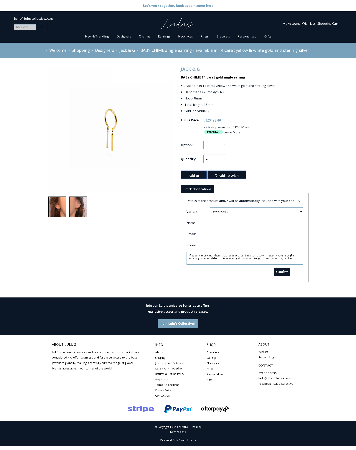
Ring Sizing (161, 379)
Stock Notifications (197, 189)
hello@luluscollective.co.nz (33, 18)
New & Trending (97, 36)
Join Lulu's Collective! (178, 323)
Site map (196, 427)
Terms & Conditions (167, 385)
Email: (191, 234)
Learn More (232, 132)
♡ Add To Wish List (227, 176)
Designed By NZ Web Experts (178, 440)
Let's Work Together (169, 368)
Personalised (247, 36)
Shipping (160, 357)
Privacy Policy (163, 390)
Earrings (164, 36)
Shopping (81, 50)
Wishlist (263, 352)
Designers (124, 36)
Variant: (192, 211)
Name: (191, 223)
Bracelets (223, 36)
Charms (144, 36)
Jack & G (127, 50)
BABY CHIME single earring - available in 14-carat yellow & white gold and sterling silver (224, 50)
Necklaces (185, 36)
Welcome (58, 50)
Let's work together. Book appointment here (178, 6)
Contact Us (162, 395)
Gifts (267, 36)
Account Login (267, 357)
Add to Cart (193, 176)
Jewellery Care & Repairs (169, 363)
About (159, 352)
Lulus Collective (179, 427)
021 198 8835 (267, 373)
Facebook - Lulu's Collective (275, 383)
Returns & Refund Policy (169, 374)
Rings (205, 36)
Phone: (191, 245)
